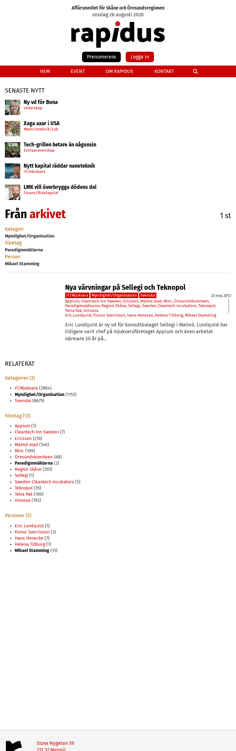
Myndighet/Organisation (114, 295)
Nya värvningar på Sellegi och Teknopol (125, 287)
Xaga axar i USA (42, 124)
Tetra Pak (73, 310)
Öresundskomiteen (191, 301)
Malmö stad (151, 301)
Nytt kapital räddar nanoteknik (59, 166)
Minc (167, 301)
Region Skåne (113, 305)
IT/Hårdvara (34, 171)
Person (12, 257)
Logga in (140, 57)
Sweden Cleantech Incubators (169, 305)
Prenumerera (101, 57)
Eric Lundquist (78, 315)
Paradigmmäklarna (82, 305)
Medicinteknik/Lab (41, 129)
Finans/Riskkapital (41, 192)
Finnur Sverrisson (109, 315)
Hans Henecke (140, 315)
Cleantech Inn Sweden (101, 301)
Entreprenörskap (39, 150)
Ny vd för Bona (41, 102)
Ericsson (131, 301)
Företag (13, 243)
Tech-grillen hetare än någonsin (60, 145)
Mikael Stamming (200, 315)
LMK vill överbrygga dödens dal (60, 187)
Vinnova (91, 310)
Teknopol (206, 305)
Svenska (147, 295)
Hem (45, 71)
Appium (72, 301)
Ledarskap (33, 108)
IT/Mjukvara (77, 295)
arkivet (48, 214)
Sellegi (134, 305)
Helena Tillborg (169, 315)
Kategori (14, 229)
